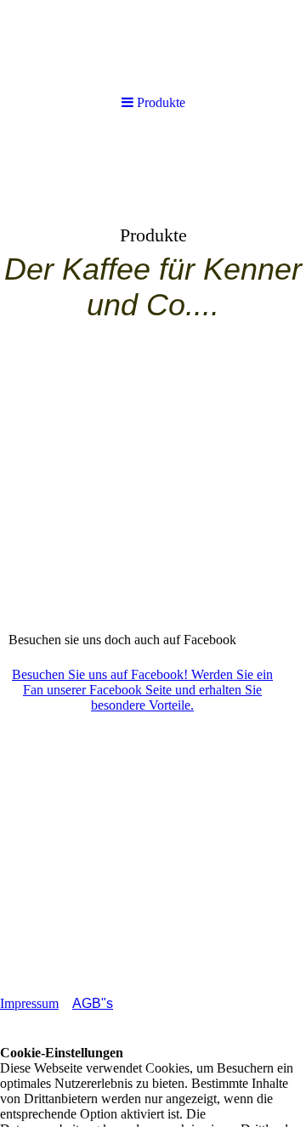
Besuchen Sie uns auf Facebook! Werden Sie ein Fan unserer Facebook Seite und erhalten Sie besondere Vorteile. (142, 689)
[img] (153, 260)
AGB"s (92, 1003)
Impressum (29, 1003)
